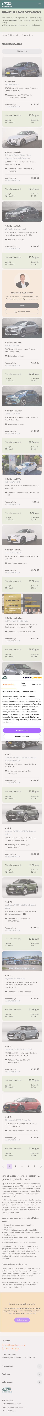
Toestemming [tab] (8, 684)
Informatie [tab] (36, 684)
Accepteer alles (22, 730)
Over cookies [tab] (23, 684)
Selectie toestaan (22, 737)
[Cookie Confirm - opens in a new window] (32, 677)
